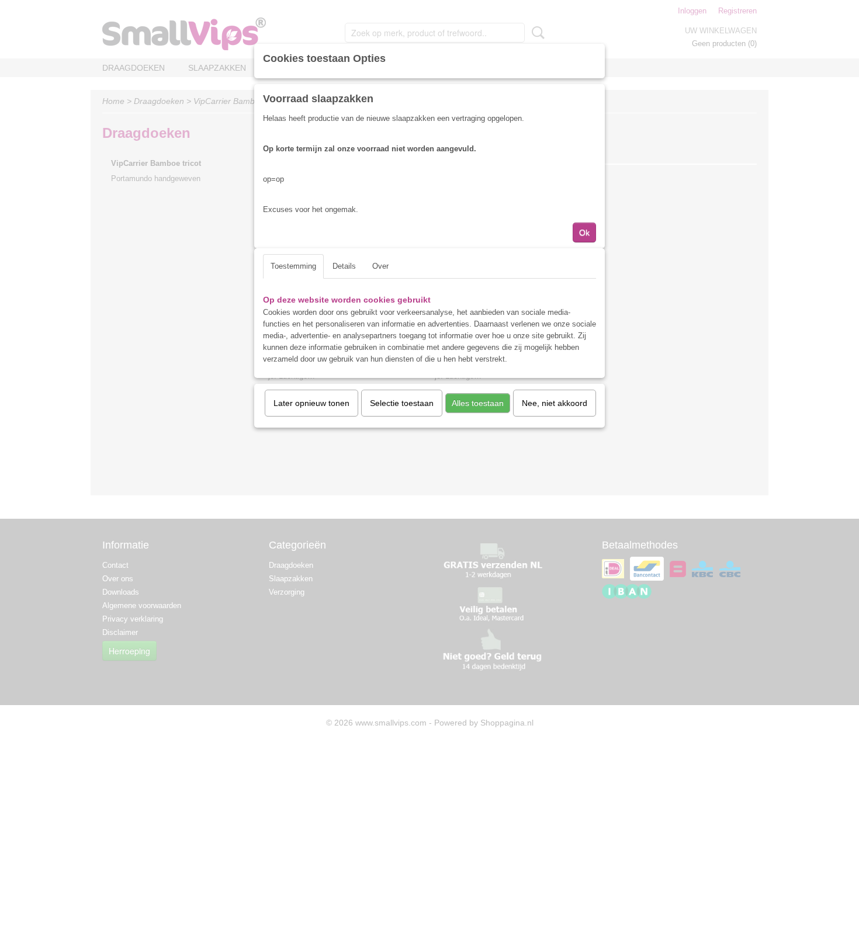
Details (344, 266)
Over (380, 266)
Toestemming (293, 266)
